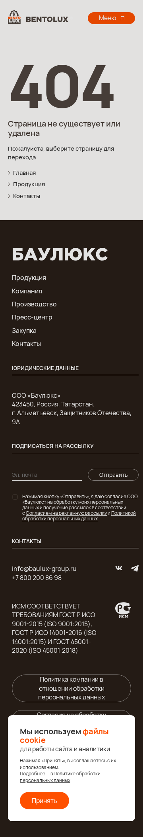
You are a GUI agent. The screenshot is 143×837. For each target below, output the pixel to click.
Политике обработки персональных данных (60, 777)
